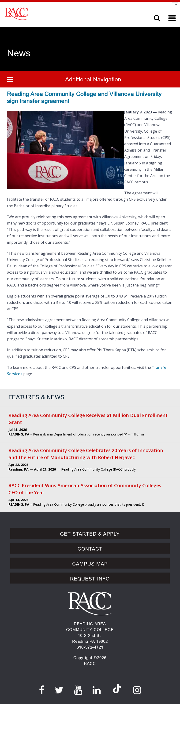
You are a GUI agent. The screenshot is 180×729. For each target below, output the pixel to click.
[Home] (70, 13)
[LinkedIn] (96, 690)
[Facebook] (41, 690)
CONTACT (90, 549)
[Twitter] (59, 690)
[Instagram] (137, 690)
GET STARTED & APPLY (90, 534)
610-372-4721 (90, 647)
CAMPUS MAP (90, 564)
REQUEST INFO (90, 579)
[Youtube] (78, 690)
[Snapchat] (117, 684)
